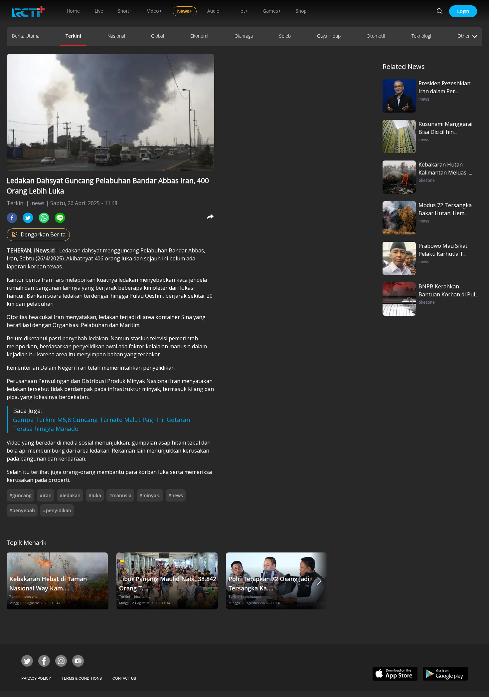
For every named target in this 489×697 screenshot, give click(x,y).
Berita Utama (25, 36)
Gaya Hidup (329, 36)
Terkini (73, 36)
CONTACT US (124, 678)
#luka (94, 495)
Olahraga (244, 36)
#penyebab (22, 510)
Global (157, 36)
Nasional (116, 36)
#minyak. (149, 495)
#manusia (120, 495)
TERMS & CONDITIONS (82, 678)
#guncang (20, 495)
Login (463, 11)
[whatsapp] (44, 217)
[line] (60, 217)
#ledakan (70, 495)
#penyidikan (57, 510)
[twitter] (28, 217)
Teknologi (421, 36)
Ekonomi (199, 36)
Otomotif (376, 36)
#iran (46, 495)
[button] (319, 580)
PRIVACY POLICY (36, 678)
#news (175, 495)
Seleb (285, 36)
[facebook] (12, 217)
